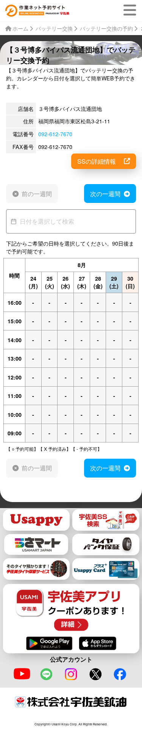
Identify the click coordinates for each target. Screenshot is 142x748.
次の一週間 (105, 193)
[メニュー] (131, 10)
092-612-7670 (55, 134)
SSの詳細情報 (96, 161)
